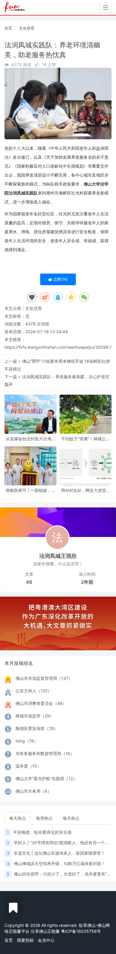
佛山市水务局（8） (33, 791)
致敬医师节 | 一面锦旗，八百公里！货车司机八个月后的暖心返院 (31, 490)
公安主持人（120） (33, 690)
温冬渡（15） (28, 765)
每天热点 (17, 818)
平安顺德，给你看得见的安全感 (42, 832)
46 (29, 582)
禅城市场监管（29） (34, 715)
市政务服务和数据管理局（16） (44, 753)
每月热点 (71, 818)
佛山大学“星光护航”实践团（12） (46, 778)
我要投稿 (25, 940)
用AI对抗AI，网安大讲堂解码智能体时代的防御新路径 (86, 490)
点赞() (60, 279)
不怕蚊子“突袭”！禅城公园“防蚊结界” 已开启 (85, 438)
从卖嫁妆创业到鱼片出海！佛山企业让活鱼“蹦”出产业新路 (31, 438)
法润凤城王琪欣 (58, 556)
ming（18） (26, 740)
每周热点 (44, 818)
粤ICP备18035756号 (81, 931)
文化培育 (27, 28)
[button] (9, 623)
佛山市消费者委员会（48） (41, 703)
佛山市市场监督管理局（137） (44, 678)
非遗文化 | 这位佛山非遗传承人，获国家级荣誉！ (59, 853)
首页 (8, 28)
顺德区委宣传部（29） (36, 728)
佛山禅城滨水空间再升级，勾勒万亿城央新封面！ (59, 863)
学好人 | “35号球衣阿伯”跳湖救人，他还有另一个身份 (63, 842)
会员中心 (46, 940)
